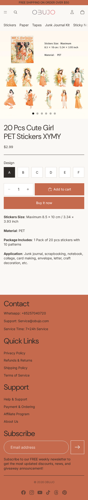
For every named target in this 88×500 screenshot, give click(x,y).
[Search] (15, 12)
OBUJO (49, 482)
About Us (11, 421)
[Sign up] (77, 447)
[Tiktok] (48, 492)
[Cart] (82, 12)
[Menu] (5, 12)
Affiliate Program (16, 414)
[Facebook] (23, 492)
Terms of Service (17, 375)
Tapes (37, 25)
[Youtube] (40, 492)
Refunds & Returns (18, 360)
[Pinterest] (64, 492)
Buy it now (44, 203)
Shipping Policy (15, 368)
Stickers (10, 25)
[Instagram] (31, 492)
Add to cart (62, 189)
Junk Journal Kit (57, 25)
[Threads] (56, 492)
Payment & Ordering (19, 407)
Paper (24, 25)
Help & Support (15, 399)
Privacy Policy (14, 353)
